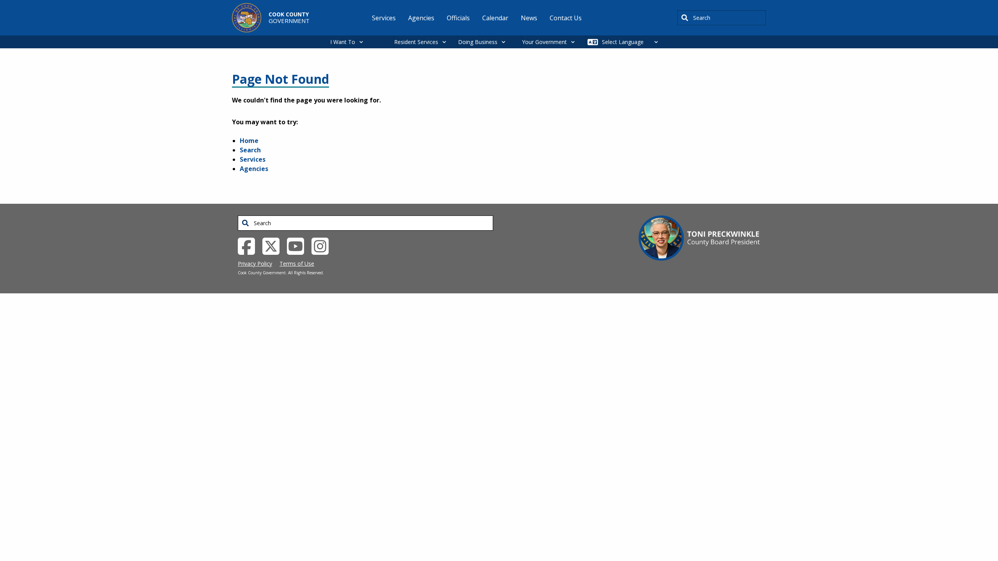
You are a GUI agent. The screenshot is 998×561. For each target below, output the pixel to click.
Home (249, 140)
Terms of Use (297, 263)
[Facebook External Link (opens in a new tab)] (249, 245)
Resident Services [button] (416, 42)
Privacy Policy (255, 263)
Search (250, 150)
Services (252, 159)
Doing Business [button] (477, 42)
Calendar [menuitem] (495, 18)
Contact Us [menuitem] (566, 18)
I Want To (342, 42)
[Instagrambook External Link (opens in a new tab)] (322, 245)
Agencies (254, 168)
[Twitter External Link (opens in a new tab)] (273, 245)
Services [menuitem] (384, 18)
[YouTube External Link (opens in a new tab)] (298, 245)
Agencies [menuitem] (421, 18)
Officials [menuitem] (458, 18)
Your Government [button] (544, 42)
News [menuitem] (529, 18)
